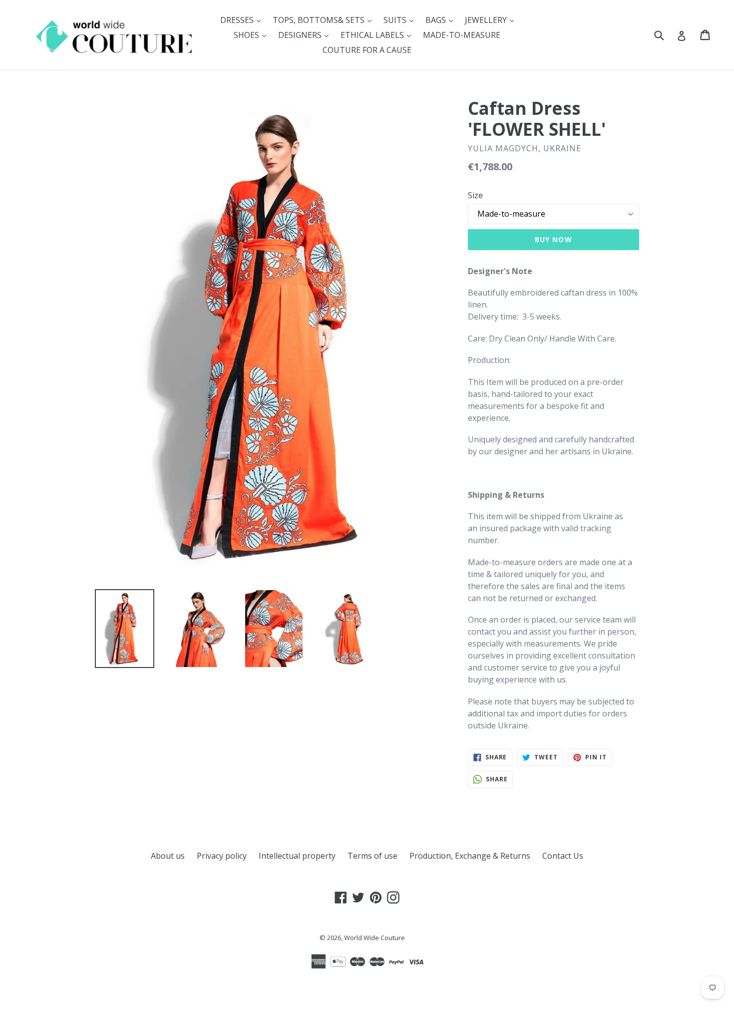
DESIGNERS (306, 34)
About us (168, 855)
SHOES (252, 34)
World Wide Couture (374, 937)
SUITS (400, 19)
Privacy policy (222, 855)
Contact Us (562, 855)
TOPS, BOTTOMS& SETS (324, 19)
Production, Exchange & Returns (469, 855)
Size (475, 195)
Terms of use (372, 855)
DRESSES (243, 19)
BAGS (441, 19)
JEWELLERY (492, 19)
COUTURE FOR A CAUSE (367, 49)
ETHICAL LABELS (378, 34)
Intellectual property (297, 855)
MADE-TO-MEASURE (461, 34)
